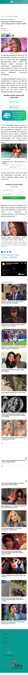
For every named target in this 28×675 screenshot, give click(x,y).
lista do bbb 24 (10, 254)
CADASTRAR (14, 198)
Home (2, 16)
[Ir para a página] (14, 2)
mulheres (23, 60)
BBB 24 (3, 254)
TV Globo (17, 254)
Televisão (15, 16)
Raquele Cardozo (13, 257)
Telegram (15, 107)
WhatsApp (15, 102)
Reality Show (4, 257)
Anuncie (9, 652)
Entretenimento (8, 16)
